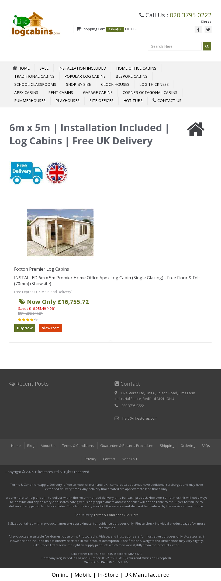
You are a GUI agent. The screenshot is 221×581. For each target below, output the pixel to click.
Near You (129, 458)
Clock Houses (115, 84)
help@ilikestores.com (139, 418)
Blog (30, 445)
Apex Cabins (26, 92)
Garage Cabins (98, 92)
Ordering (188, 445)
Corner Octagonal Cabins (150, 92)
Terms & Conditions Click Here (116, 515)
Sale (44, 68)
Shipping (167, 445)
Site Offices (101, 100)
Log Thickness (154, 84)
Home (16, 445)
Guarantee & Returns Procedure (126, 445)
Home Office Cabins (136, 68)
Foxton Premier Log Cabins (41, 269)
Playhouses (68, 100)
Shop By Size (78, 84)
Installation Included (82, 68)
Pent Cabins (60, 92)
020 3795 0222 (191, 15)
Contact (109, 458)
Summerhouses (30, 100)
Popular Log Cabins (85, 76)
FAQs (206, 445)
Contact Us (168, 100)
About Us (48, 445)
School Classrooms (35, 84)
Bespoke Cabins (131, 76)
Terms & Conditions (78, 445)
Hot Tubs (133, 100)
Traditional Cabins (34, 76)
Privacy (90, 458)
